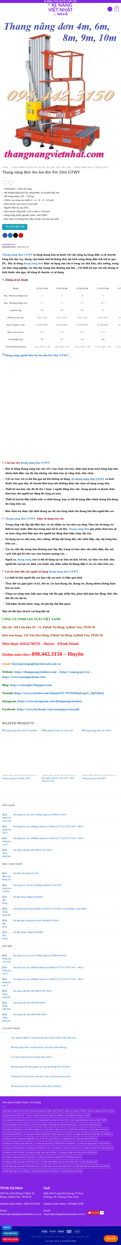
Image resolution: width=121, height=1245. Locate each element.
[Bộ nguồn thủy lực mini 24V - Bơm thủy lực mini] (60, 751)
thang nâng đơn (33, 263)
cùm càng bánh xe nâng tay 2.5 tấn (17, 1120)
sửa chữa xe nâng (39, 1125)
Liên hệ (80, 1237)
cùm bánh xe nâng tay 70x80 (78, 1115)
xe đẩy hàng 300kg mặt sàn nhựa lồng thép (59, 1162)
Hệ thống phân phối (54, 1237)
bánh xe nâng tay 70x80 (76, 1111)
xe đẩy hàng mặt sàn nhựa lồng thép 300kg (91, 1166)
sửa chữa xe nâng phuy (12, 1129)
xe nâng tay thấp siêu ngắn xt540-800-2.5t (21, 1162)
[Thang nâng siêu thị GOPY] (100, 751)
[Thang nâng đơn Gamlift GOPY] (20, 751)
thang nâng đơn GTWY (35, 462)
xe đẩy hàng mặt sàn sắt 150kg (16, 1171)
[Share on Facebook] (5, 235)
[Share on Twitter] (10, 235)
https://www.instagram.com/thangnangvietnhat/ (50, 701)
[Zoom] (6, 157)
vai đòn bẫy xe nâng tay (77, 1129)
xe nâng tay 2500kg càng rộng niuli (17, 1143)
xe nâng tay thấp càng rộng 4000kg (41, 1153)
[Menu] (4, 9)
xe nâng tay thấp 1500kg (13, 1153)
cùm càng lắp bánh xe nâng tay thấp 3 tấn (51, 1120)
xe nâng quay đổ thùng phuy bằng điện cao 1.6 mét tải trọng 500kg (31, 1139)
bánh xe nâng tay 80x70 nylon (101, 1111)
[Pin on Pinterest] (20, 235)
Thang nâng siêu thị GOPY (94, 778)
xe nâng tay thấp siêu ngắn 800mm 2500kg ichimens (59, 1157)
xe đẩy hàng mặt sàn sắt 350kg (44, 1171)
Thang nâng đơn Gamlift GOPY (16, 778)
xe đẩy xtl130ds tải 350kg (71, 1171)
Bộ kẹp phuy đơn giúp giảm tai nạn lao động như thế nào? (40, 1067)
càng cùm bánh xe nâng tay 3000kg (48, 1115)
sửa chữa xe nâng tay (33, 1129)
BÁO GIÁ (111, 1238)
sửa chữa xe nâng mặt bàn (89, 1125)
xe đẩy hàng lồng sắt (88, 1162)
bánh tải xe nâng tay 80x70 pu (15, 1111)
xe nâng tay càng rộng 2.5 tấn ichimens (94, 1143)
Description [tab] (8, 247)
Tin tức (70, 1237)
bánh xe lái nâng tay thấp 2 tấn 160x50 (47, 1111)
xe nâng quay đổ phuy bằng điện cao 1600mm (93, 1134)
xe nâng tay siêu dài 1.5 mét (38, 1148)
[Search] (110, 9)
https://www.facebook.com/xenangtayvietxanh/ (48, 709)
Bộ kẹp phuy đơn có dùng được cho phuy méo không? (39, 1047)
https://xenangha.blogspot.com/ (31, 685)
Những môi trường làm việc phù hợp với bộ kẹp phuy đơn (41, 1076)
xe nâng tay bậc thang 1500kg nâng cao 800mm (55, 1143)
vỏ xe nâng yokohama (99, 1129)
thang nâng (24, 559)
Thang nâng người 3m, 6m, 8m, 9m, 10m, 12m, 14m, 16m (41, 168)
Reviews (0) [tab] (23, 247)
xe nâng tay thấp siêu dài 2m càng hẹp (18, 1157)
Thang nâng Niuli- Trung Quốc (90, 168)
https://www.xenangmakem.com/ (24, 677)
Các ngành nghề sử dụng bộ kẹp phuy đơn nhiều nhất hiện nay (43, 1038)
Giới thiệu (37, 1237)
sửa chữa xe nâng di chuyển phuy (62, 1125)
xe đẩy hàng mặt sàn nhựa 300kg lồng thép (21, 1166)
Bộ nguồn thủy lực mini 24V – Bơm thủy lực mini (58, 779)
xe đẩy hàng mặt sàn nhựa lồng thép (56, 1166)
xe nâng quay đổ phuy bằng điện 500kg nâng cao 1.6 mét (47, 1134)
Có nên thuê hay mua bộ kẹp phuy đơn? (31, 1057)
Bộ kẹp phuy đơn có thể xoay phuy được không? (36, 1086)
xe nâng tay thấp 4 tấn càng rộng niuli (97, 1148)
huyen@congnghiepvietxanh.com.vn (36, 664)
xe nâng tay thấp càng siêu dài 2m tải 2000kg (77, 1153)
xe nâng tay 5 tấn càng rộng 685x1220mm (79, 1139)
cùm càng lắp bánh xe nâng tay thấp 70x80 (88, 1120)
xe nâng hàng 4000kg (12, 1134)
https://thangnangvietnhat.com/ (35, 672)
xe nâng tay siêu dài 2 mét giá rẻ (66, 1148)
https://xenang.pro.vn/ (75, 672)
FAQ (87, 1237)
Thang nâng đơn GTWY (20, 518)
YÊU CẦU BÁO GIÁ (14, 227)
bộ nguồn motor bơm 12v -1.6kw (17, 1115)
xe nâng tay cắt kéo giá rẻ (13, 1148)
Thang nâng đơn (78, 528)
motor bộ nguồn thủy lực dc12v (16, 1125)
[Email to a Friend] (15, 235)
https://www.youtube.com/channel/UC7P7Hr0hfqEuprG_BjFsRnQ (59, 693)
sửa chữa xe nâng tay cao (55, 1129)
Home (5, 168)
